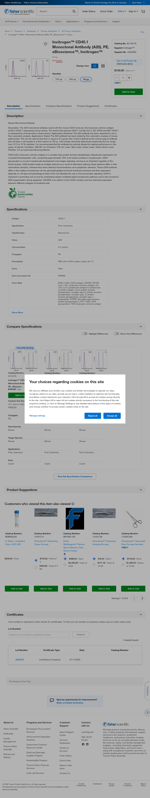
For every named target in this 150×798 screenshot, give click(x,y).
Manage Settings (37, 415)
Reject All (92, 415)
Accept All (112, 415)
